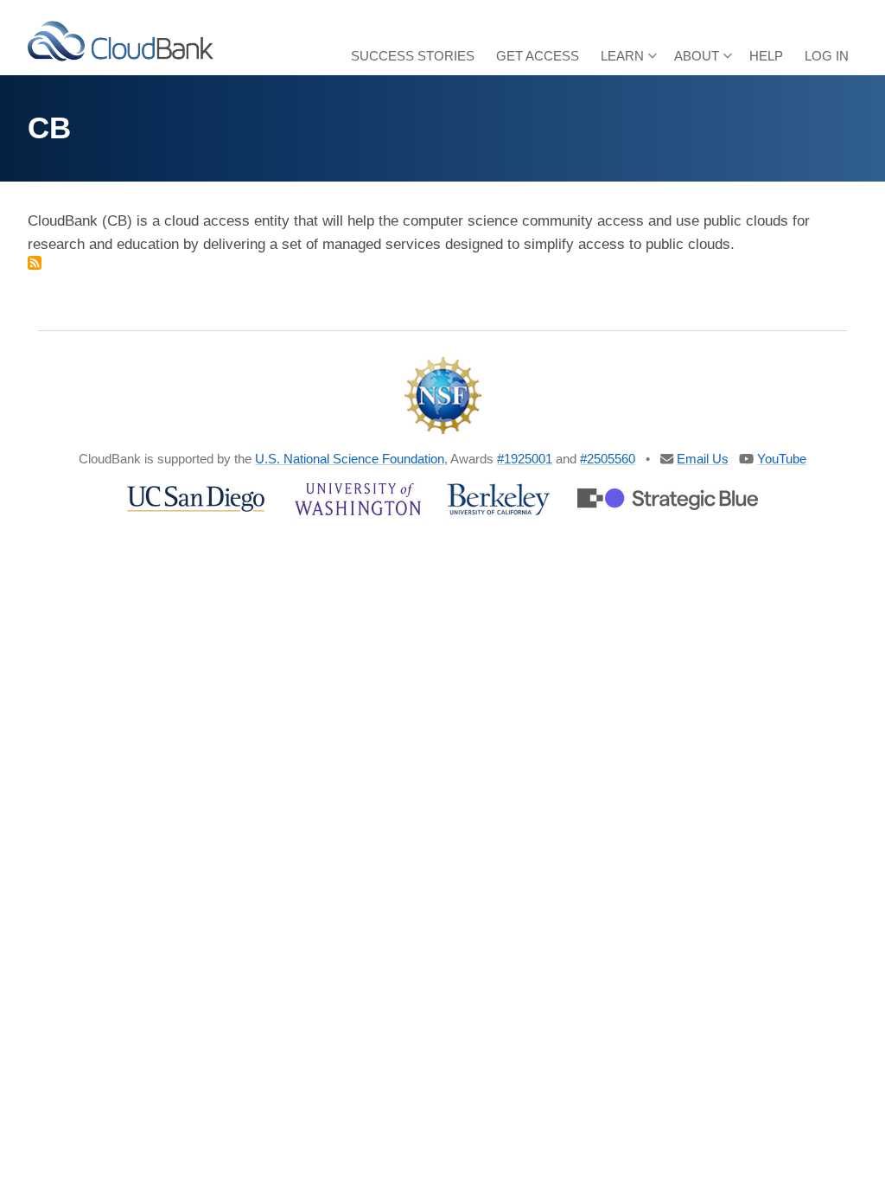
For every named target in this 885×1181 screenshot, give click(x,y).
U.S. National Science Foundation (349, 458)
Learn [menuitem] (618, 61)
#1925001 (524, 458)
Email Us (703, 458)
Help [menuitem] (766, 55)
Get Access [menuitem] (537, 55)
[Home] (120, 40)
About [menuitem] (692, 61)
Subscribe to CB (34, 263)
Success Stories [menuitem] (412, 55)
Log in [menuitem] (827, 55)
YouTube (781, 458)
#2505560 (607, 458)
